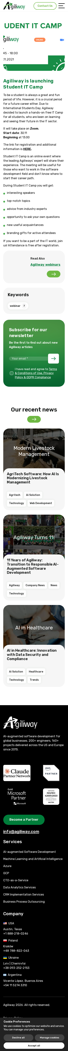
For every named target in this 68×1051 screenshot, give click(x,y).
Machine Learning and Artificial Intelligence (33, 859)
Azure (7, 866)
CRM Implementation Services (23, 894)
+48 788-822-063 (16, 950)
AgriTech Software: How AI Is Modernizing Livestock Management (33, 478)
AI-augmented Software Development (29, 852)
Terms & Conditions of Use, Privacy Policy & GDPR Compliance (36, 373)
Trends (34, 679)
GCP (6, 873)
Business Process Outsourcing (24, 901)
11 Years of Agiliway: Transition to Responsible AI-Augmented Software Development (33, 566)
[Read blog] (34, 419)
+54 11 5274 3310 (15, 985)
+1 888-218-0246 (15, 933)
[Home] (14, 6)
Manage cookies (49, 1037)
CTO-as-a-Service (15, 880)
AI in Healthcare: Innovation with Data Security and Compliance (32, 654)
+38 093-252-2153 (16, 968)
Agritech (14, 495)
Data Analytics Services (19, 887)
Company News (35, 585)
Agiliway (14, 585)
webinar (17, 306)
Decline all (18, 1037)
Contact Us (45, 5)
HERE (27, 149)
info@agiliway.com (21, 831)
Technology (16, 503)
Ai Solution (33, 495)
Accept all (34, 1045)
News (54, 585)
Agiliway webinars (45, 265)
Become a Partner (23, 820)
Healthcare (36, 671)
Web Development (41, 503)
